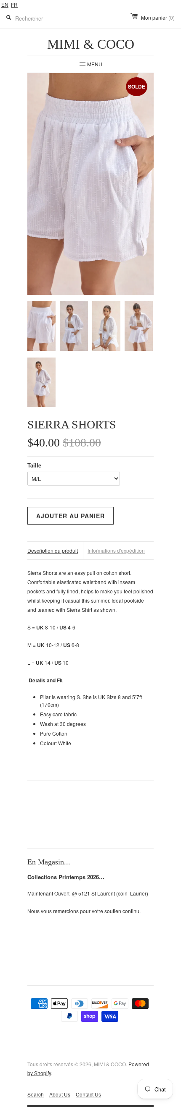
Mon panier (158, 17)
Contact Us (88, 1094)
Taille (34, 465)
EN (4, 4)
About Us (59, 1094)
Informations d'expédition (116, 550)
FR (14, 4)
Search (35, 1094)
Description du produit (52, 550)
